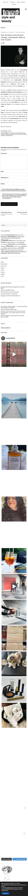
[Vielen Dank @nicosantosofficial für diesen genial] (14, 354)
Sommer (21, 251)
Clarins (10, 240)
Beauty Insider (21, 2)
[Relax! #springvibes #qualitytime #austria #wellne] (14, 405)
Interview (12, 2)
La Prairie (19, 246)
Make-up (6, 248)
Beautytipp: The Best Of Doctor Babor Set (10, 295)
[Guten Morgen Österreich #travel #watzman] (14, 431)
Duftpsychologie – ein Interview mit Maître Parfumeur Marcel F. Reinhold (14, 307)
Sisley (7, 251)
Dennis (2, 315)
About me (5, 2)
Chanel (4, 240)
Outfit (18, 248)
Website (3, 183)
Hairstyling (22, 244)
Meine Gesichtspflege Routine (7, 290)
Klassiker (15, 246)
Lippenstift (23, 246)
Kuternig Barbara (4, 312)
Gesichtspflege (20, 242)
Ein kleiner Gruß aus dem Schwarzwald (10, 292)
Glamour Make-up (21, 133)
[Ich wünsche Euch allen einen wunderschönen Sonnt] (14, 560)
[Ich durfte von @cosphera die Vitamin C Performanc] (14, 818)
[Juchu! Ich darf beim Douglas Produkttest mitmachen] (14, 534)
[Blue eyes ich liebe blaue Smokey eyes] (14, 741)
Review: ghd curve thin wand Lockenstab (16, 311)
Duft (14, 240)
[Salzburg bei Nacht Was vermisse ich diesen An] (14, 844)
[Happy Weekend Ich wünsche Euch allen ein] (14, 715)
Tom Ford (13, 253)
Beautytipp (11, 236)
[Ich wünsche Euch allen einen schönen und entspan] (14, 380)
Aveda (5, 235)
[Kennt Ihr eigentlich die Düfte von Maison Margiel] (14, 457)
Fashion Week (10, 242)
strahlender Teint (5, 253)
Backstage (10, 235)
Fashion (3, 242)
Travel (2, 276)
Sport (25, 251)
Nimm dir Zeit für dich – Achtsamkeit (9, 293)
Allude (2, 235)
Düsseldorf (17, 240)
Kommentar (4, 153)
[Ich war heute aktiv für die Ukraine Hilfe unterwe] (14, 637)
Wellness (18, 253)
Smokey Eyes (14, 251)
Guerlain (3, 134)
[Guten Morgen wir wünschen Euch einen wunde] (14, 663)
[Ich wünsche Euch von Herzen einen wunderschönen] (14, 766)
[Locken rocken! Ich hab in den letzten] (14, 509)
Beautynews (4, 236)
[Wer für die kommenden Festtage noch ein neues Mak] (14, 792)
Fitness (15, 242)
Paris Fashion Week (9, 250)
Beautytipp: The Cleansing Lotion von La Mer (7, 214)
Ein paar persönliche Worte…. (11, 309)
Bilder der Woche (11, 238)
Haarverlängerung (22, 213)
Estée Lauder (23, 240)
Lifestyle (3, 274)
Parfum (21, 248)
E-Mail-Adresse (5, 177)
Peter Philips (18, 250)
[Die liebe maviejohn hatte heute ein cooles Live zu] (14, 689)
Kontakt (14, 4)
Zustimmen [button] (5, 893)
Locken (2, 248)
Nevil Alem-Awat (13, 248)
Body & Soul (3, 266)
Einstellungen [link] (9, 887)
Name (2, 171)
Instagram (3, 246)
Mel (3, 43)
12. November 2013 (10, 32)
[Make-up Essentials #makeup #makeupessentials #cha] (14, 483)
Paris (2, 250)
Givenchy (11, 244)
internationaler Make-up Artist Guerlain (13, 134)
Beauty (3, 27)
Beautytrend (19, 236)
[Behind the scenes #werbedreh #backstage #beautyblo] (14, 612)
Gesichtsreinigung (4, 244)
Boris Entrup (17, 238)
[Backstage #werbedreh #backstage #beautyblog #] (14, 586)
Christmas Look (12, 133)
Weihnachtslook (9, 135)
